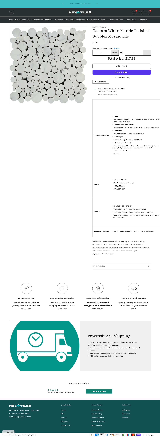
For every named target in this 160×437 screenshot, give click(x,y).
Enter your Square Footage (106, 48)
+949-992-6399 (22, 413)
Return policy (97, 425)
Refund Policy (97, 414)
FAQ (62, 414)
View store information (107, 95)
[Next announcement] (97, 4)
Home (63, 410)
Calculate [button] (116, 48)
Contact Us (65, 425)
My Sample (150, 435)
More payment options (121, 78)
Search (64, 418)
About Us (64, 421)
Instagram (126, 410)
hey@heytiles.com (22, 416)
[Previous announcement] (63, 4)
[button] (12, 12)
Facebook (126, 414)
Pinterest (125, 418)
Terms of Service (98, 421)
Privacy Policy (97, 410)
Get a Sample (100, 82)
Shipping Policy (98, 418)
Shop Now (62, 308)
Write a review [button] (99, 391)
